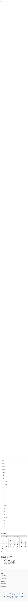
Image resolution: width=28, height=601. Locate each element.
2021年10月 (4, 484)
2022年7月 (4, 463)
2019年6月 (4, 523)
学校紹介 (3, 573)
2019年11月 (4, 517)
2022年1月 (4, 478)
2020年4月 (4, 511)
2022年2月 (4, 475)
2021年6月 (4, 493)
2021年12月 (4, 481)
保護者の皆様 (4, 583)
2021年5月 (4, 496)
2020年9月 (4, 508)
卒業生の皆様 (4, 586)
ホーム (2, 570)
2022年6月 (4, 466)
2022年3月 (4, 472)
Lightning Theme (17, 596)
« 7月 (2, 551)
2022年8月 (4, 460)
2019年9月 (4, 520)
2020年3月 (4, 514)
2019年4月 (4, 526)
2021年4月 (4, 499)
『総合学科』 (4, 575)
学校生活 (3, 581)
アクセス (3, 589)
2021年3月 (4, 502)
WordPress (10, 596)
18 (6, 544)
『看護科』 (3, 578)
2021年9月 (4, 487)
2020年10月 (4, 505)
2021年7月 (4, 490)
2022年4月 (4, 469)
